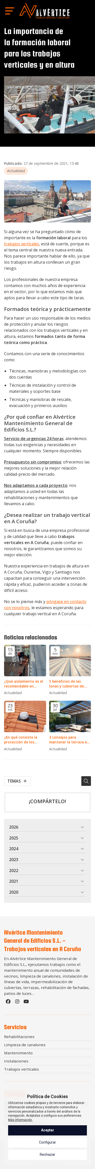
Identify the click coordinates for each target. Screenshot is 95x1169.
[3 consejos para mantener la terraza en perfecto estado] (70, 716)
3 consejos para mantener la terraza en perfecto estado (69, 739)
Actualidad (16, 170)
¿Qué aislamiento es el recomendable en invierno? (23, 683)
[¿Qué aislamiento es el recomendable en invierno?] (25, 660)
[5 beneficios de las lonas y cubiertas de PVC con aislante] (70, 660)
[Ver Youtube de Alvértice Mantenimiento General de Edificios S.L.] (26, 1002)
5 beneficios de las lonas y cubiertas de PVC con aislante (66, 683)
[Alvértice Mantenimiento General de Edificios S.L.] (44, 11)
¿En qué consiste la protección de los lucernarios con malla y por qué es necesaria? (24, 739)
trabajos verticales (21, 244)
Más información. (20, 1120)
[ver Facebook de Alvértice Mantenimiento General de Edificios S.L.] (8, 1002)
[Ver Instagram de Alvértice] (17, 1002)
